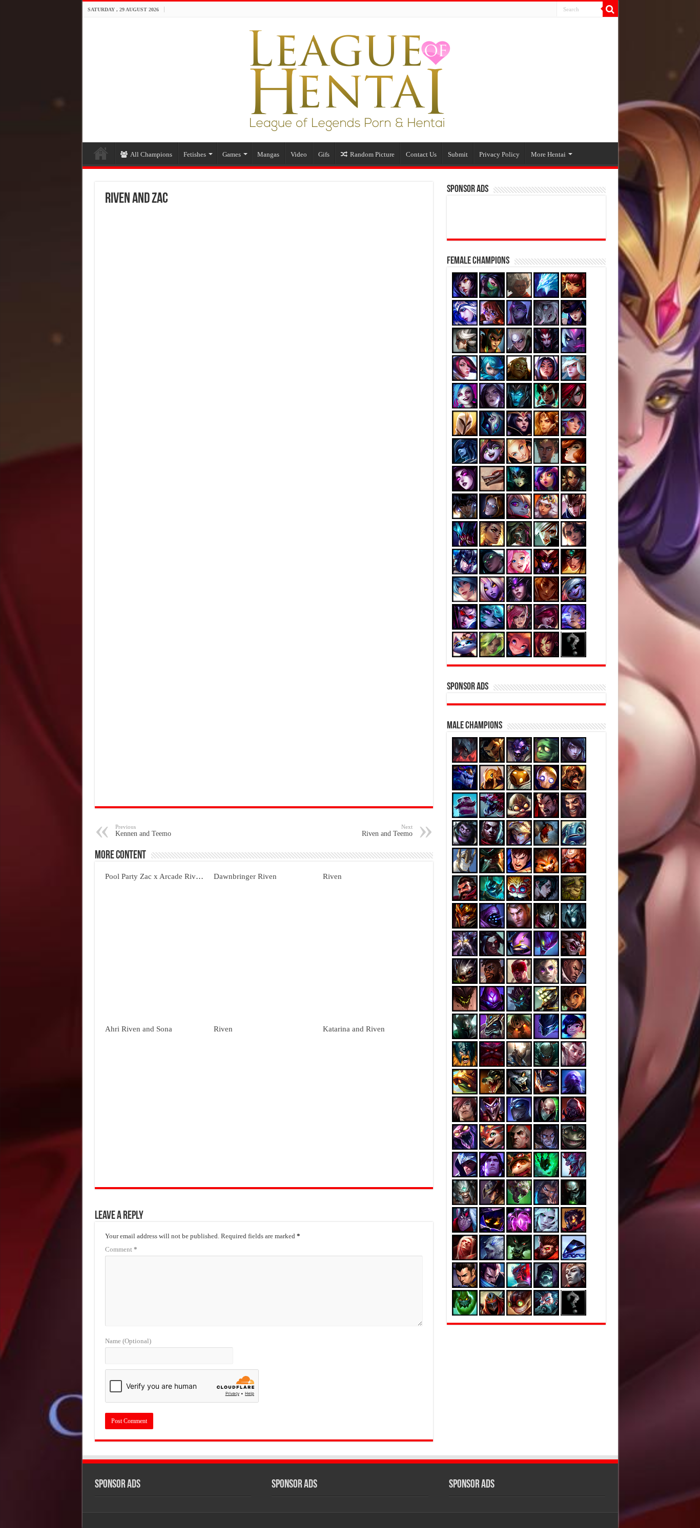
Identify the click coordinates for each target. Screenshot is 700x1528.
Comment (121, 1249)
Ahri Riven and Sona (138, 1028)
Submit (458, 154)
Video (299, 154)
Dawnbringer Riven (245, 876)
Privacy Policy (499, 154)
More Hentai (548, 154)
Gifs (324, 154)
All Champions (151, 154)
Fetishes (194, 154)
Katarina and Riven (354, 1028)
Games (231, 154)
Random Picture (372, 154)
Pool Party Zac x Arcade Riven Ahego (166, 876)
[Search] (610, 9)
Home (101, 153)
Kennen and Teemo (143, 830)
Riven (332, 876)
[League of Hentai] (350, 78)
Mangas (268, 154)
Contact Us (421, 154)
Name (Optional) (128, 1341)
